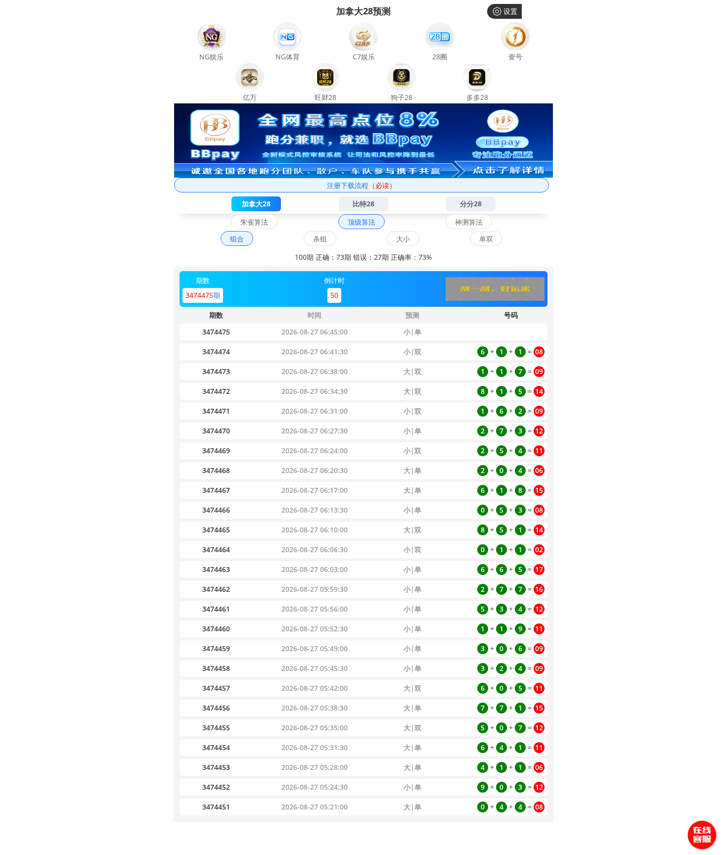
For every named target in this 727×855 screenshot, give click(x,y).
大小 (403, 238)
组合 (237, 238)
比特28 (363, 203)
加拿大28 (256, 203)
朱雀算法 (254, 222)
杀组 (320, 238)
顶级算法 (361, 222)
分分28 (471, 203)
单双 (486, 238)
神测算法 (469, 222)
